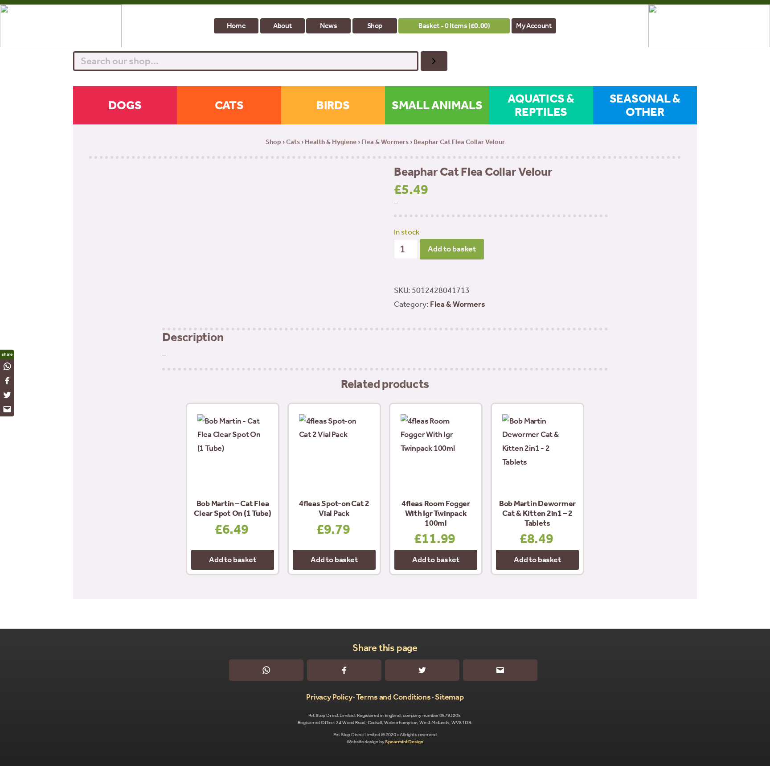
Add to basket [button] (232, 559)
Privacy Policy (329, 697)
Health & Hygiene (330, 142)
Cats (293, 142)
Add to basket (452, 249)
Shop (375, 25)
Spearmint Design (404, 742)
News (328, 25)
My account (533, 25)
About (282, 25)
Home (236, 25)
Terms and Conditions (393, 697)
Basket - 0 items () (454, 25)
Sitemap (449, 697)
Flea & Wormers (385, 142)
